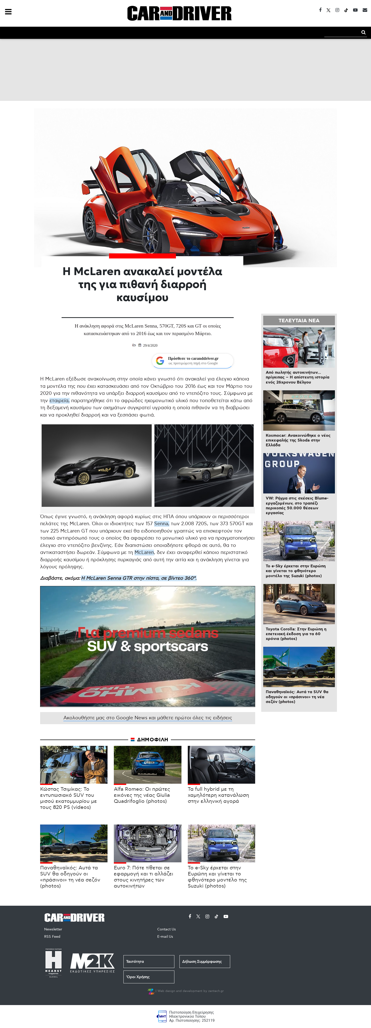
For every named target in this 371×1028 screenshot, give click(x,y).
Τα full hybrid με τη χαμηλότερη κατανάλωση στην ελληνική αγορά (218, 795)
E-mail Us (165, 936)
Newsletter (53, 929)
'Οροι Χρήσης (138, 977)
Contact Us (166, 929)
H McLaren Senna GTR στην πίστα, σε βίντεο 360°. (139, 578)
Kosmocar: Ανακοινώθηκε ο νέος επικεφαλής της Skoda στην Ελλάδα (298, 440)
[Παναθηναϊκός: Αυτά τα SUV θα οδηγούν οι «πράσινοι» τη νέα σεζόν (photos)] (299, 667)
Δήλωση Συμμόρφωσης (202, 961)
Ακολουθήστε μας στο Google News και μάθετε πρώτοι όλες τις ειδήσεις (147, 718)
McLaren (144, 552)
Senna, (161, 524)
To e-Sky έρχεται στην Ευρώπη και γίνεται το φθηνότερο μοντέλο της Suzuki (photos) (217, 877)
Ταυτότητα (135, 961)
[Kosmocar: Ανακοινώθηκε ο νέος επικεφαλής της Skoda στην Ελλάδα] (299, 410)
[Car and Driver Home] (76, 917)
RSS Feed (52, 936)
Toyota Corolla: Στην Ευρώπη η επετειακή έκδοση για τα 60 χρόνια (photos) (296, 634)
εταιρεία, (59, 401)
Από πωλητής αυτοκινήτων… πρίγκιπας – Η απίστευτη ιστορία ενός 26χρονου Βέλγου (297, 377)
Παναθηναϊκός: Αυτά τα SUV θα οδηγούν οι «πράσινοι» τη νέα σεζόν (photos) (70, 877)
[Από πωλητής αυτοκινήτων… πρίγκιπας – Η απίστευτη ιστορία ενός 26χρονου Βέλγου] (299, 347)
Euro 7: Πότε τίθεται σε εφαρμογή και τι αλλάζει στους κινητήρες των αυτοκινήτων (143, 877)
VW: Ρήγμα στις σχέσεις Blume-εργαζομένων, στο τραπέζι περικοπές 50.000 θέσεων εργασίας (297, 506)
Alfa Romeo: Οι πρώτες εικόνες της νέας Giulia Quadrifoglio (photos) (142, 795)
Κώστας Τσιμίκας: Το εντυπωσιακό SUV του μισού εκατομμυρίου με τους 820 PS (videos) (68, 798)
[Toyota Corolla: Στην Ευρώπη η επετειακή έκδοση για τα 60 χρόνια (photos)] (299, 604)
